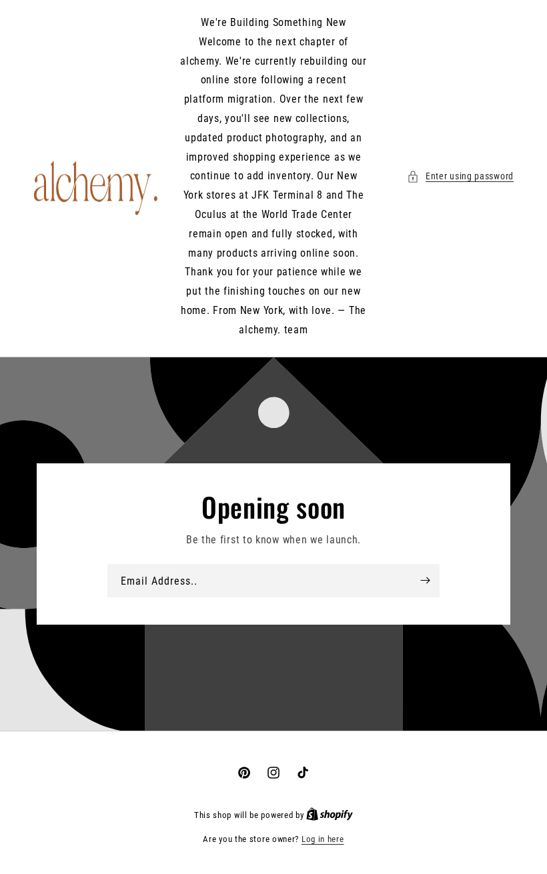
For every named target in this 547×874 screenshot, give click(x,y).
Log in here (323, 839)
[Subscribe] (425, 580)
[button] (460, 176)
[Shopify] (329, 815)
